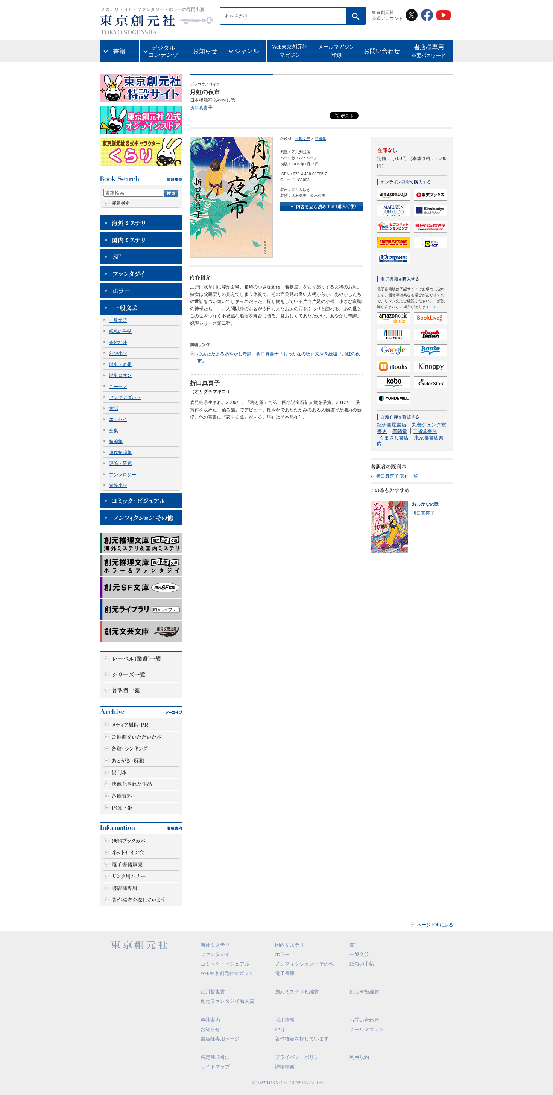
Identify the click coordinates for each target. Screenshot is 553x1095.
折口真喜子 (201, 107)
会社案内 (210, 1020)
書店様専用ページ (220, 1039)
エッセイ (118, 419)
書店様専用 (429, 51)
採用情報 (285, 1020)
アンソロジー (122, 474)
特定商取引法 (215, 1057)
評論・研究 (120, 463)
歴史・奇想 (120, 364)
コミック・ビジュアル (225, 964)
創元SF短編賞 (364, 991)
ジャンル (247, 51)
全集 (113, 430)
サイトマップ (215, 1066)
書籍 (119, 51)
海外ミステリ (215, 945)
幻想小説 (118, 353)
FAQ (279, 1029)
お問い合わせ (382, 51)
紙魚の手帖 (120, 331)
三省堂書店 (425, 431)
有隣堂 (399, 431)
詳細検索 (285, 1066)
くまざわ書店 (394, 437)
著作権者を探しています (302, 1039)
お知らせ (205, 51)
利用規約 (359, 1057)
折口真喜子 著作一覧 (397, 476)
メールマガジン (366, 1029)
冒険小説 (118, 485)
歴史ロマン (120, 375)
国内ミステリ (289, 945)
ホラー (282, 954)
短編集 (116, 441)
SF (352, 945)
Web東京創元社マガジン (290, 51)
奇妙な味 (118, 342)
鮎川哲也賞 (213, 991)
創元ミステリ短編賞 (297, 991)
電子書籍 (285, 973)
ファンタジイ (215, 954)
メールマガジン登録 (336, 51)
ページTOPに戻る (435, 924)
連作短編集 (120, 452)
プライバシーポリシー (299, 1057)
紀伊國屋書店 (391, 425)
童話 (113, 408)
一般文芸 (118, 320)
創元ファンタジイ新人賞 (227, 1001)
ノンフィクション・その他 (304, 964)
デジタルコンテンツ (163, 51)
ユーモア (118, 386)
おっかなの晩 (425, 504)
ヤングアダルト (125, 397)
